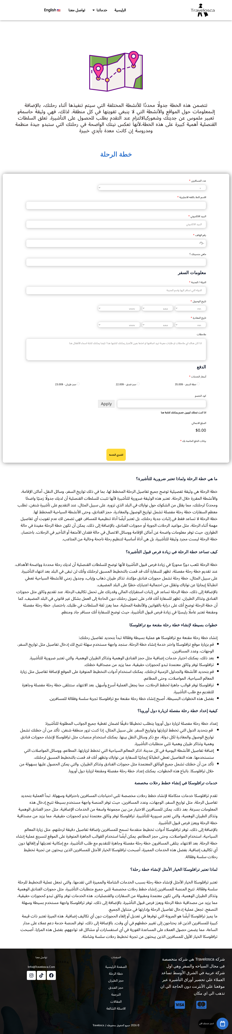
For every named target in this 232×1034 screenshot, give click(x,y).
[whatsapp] (222, 1023)
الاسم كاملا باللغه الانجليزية (191, 197)
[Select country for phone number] (202, 243)
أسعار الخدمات (197, 376)
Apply (106, 404)
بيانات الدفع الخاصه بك (193, 441)
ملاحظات (201, 334)
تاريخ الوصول (198, 301)
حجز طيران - (65, 384)
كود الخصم (200, 395)
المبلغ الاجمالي (199, 423)
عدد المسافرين (197, 180)
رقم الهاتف (199, 235)
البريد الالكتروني (197, 216)
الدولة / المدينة (197, 282)
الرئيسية (120, 10)
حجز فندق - (126, 384)
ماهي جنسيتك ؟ (198, 254)
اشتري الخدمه (116, 454)
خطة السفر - (185, 384)
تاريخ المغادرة (198, 317)
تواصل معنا (77, 10)
